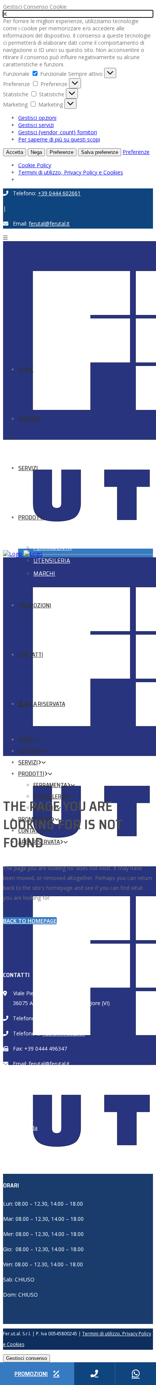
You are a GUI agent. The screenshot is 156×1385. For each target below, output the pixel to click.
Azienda (27, 1127)
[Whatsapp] (135, 1373)
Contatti (28, 1167)
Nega (36, 152)
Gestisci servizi (36, 125)
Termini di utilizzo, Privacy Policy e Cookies (70, 172)
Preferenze (61, 152)
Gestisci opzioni (37, 117)
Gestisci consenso (26, 1358)
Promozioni (32, 1157)
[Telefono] (94, 1373)
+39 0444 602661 (59, 193)
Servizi (26, 1137)
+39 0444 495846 (63, 1018)
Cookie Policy (34, 165)
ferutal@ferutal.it (49, 223)
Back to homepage (30, 920)
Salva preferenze (99, 152)
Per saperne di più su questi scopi (59, 139)
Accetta (14, 152)
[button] (78, 13)
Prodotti (28, 1147)
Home (25, 1117)
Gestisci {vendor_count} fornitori (57, 132)
